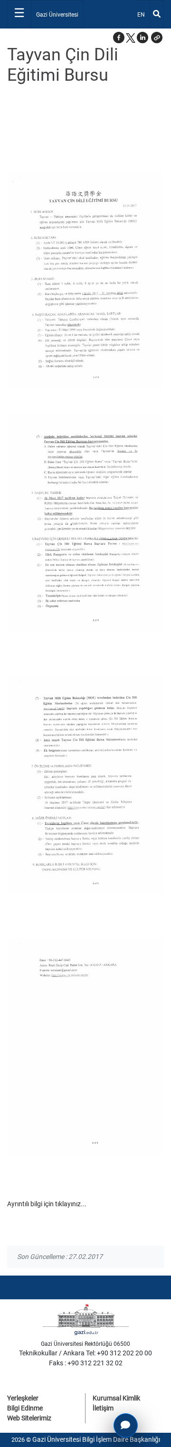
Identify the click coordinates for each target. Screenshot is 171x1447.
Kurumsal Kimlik (116, 1398)
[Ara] (156, 14)
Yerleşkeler (22, 1398)
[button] (157, 37)
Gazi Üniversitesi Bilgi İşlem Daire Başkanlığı (96, 1439)
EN (143, 14)
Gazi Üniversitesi (57, 14)
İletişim (103, 1408)
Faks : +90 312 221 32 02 (86, 1363)
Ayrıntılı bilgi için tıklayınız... (46, 1204)
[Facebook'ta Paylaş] (119, 37)
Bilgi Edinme (25, 1408)
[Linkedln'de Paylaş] (142, 37)
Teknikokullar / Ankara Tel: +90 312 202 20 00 (85, 1353)
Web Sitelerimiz (29, 1418)
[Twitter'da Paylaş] (130, 37)
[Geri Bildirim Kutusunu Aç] (126, 1425)
